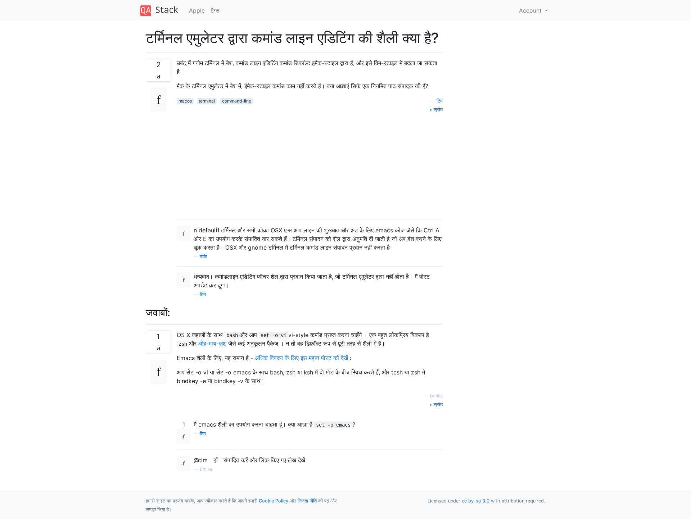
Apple (197, 10)
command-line (236, 101)
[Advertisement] (310, 163)
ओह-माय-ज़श (212, 343)
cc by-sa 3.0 (475, 501)
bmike (436, 396)
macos (185, 101)
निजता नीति (307, 501)
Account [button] (531, 10)
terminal (207, 101)
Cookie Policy (273, 501)
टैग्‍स (215, 10)
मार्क (203, 256)
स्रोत (437, 109)
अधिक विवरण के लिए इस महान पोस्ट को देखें (301, 357)
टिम (440, 101)
